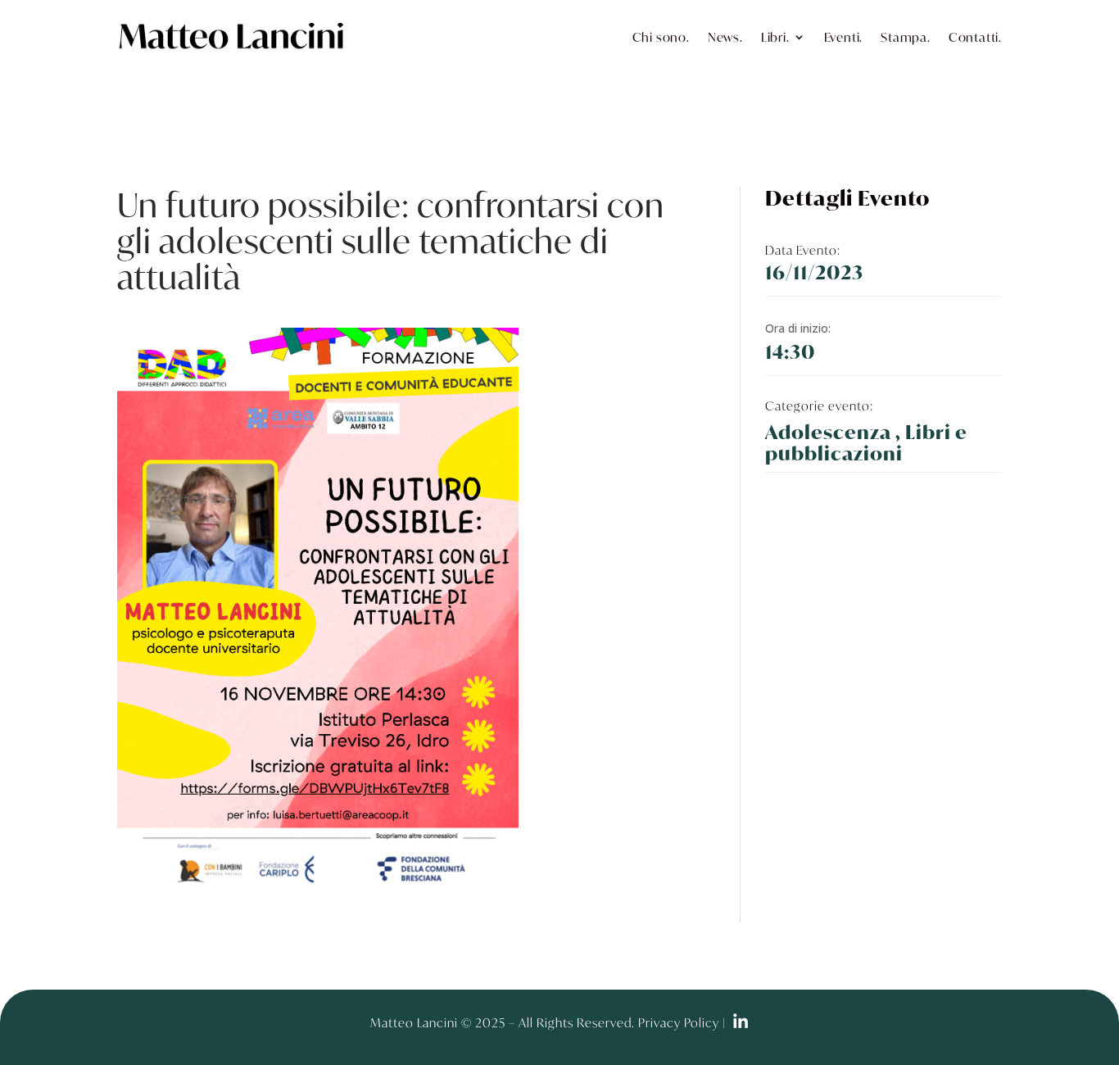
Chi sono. (661, 37)
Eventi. (843, 37)
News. (725, 37)
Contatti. (975, 37)
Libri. (775, 37)
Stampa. (906, 37)
